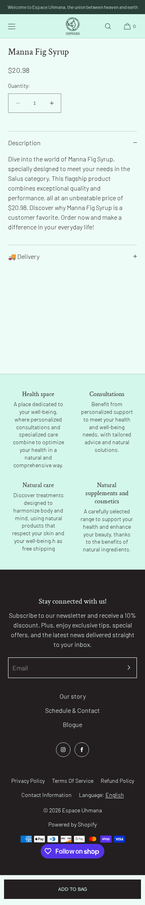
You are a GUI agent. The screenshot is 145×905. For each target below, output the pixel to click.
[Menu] (17, 26)
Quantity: (19, 86)
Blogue (72, 724)
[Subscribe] (127, 667)
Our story (73, 696)
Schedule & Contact (72, 710)
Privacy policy (28, 780)
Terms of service (72, 780)
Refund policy (117, 780)
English (115, 794)
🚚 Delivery (23, 256)
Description (24, 142)
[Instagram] (63, 750)
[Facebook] (82, 750)
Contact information (46, 794)
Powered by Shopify (72, 824)
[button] (108, 26)
